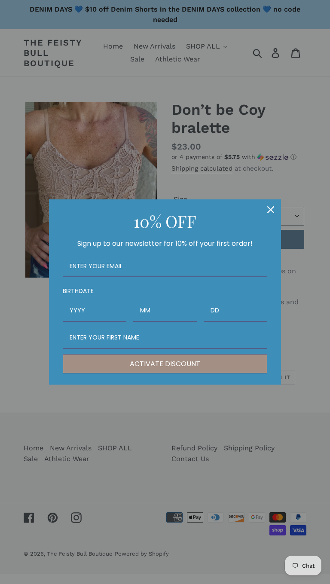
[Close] (270, 209)
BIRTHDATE (78, 291)
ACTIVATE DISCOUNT (165, 364)
